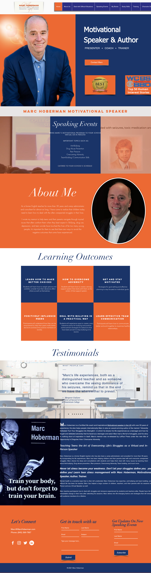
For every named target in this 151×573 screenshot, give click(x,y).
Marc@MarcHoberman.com (23, 529)
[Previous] (13, 389)
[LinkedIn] (31, 543)
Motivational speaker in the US (119, 425)
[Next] (138, 389)
